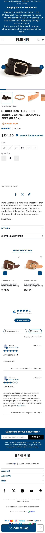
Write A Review (22, 320)
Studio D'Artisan (9, 106)
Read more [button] (21, 406)
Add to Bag (20, 528)
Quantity (5, 153)
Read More (6, 219)
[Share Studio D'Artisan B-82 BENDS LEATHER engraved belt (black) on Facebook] (15, 194)
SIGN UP (36, 437)
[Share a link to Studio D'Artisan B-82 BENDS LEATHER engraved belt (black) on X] (22, 194)
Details (5, 228)
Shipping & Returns (12, 236)
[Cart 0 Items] (42, 40)
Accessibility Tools (8, 499)
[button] (35, 368)
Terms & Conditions (22, 501)
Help (3, 481)
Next (41, 68)
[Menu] (2, 40)
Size (3, 142)
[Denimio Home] (22, 40)
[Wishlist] (40, 528)
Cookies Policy (34, 499)
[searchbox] (15, 331)
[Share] (29, 194)
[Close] (42, 18)
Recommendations (22, 250)
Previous (3, 68)
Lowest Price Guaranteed (30, 135)
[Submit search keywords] (38, 40)
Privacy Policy (21, 445)
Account (5, 471)
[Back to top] (40, 508)
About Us (6, 476)
